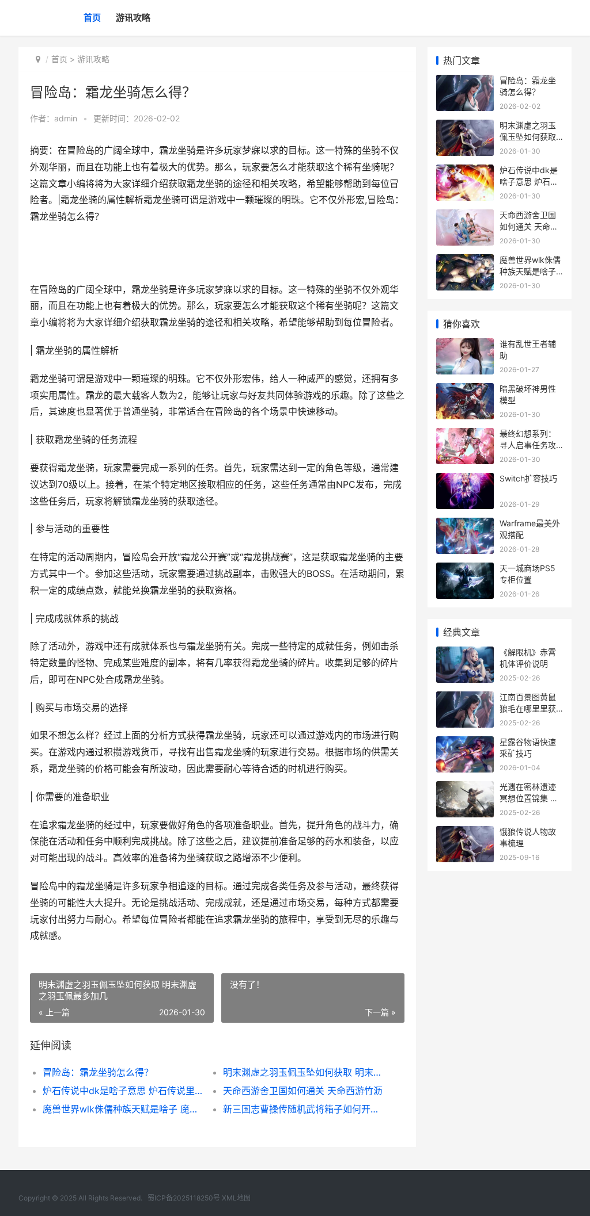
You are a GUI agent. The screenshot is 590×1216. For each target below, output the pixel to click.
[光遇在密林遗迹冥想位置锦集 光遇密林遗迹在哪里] (465, 788)
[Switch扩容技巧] (465, 480)
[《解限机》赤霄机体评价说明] (465, 654)
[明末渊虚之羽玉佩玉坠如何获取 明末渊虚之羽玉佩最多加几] (465, 127)
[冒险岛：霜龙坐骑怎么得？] (465, 82)
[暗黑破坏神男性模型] (465, 390)
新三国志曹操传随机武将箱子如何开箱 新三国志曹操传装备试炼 (304, 1109)
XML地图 (236, 1198)
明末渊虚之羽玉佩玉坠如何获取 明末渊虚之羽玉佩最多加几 (304, 1072)
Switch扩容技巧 (528, 478)
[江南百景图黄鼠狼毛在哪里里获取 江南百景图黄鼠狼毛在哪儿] (465, 698)
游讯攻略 (133, 17)
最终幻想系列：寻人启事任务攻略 (528, 445)
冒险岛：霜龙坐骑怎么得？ (98, 1072)
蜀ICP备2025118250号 (184, 1198)
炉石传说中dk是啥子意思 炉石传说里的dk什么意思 (124, 1090)
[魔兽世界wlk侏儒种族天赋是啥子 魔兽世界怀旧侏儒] (465, 261)
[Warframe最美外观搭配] (465, 525)
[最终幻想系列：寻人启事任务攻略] (465, 435)
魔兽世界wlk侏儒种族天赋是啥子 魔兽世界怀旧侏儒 (124, 1109)
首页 (92, 17)
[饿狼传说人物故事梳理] (465, 833)
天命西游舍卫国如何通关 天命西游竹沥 (303, 1090)
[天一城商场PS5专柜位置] (465, 570)
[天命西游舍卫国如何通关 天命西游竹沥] (465, 216)
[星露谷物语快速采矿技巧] (465, 743)
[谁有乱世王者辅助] (465, 345)
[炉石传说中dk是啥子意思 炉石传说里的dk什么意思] (465, 172)
